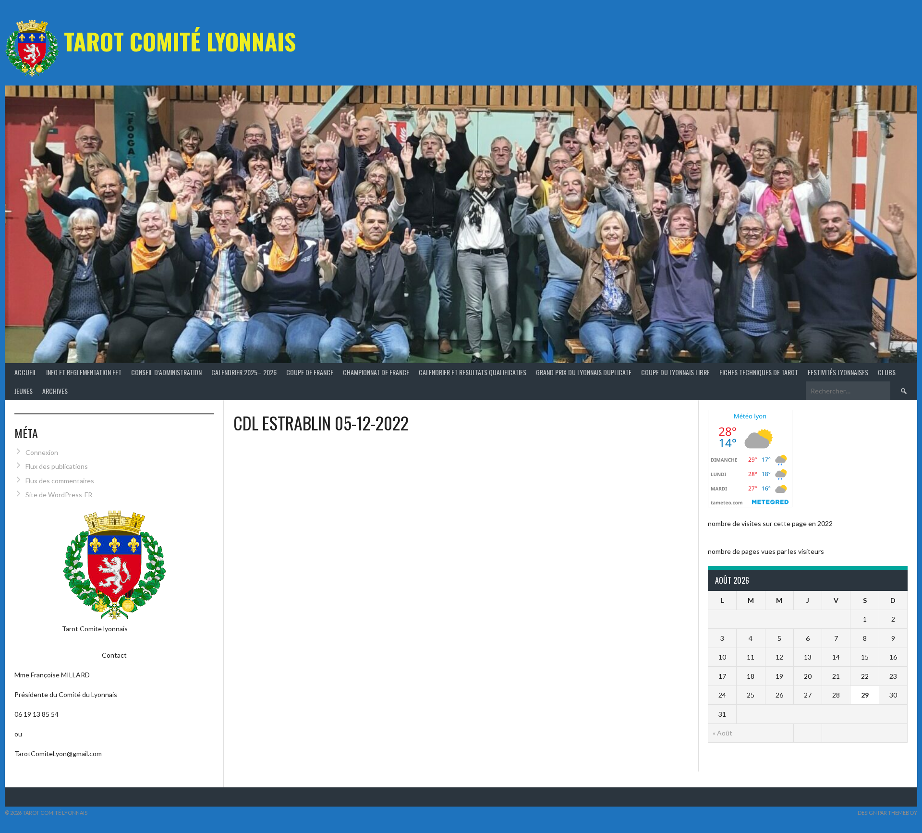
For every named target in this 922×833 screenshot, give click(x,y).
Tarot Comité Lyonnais (180, 41)
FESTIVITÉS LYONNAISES (838, 372)
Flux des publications (56, 466)
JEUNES (23, 391)
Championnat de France (376, 372)
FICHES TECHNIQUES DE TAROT (758, 372)
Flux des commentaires (59, 481)
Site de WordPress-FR (58, 494)
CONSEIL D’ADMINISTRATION (166, 372)
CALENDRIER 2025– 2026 (244, 372)
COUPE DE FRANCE (309, 372)
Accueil (25, 372)
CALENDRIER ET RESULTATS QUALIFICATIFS (472, 372)
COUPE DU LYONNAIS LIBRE (675, 372)
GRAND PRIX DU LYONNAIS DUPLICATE (583, 372)
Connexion (41, 452)
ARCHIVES (55, 391)
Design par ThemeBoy (887, 812)
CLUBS (887, 372)
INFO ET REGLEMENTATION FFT (83, 372)
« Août (722, 733)
